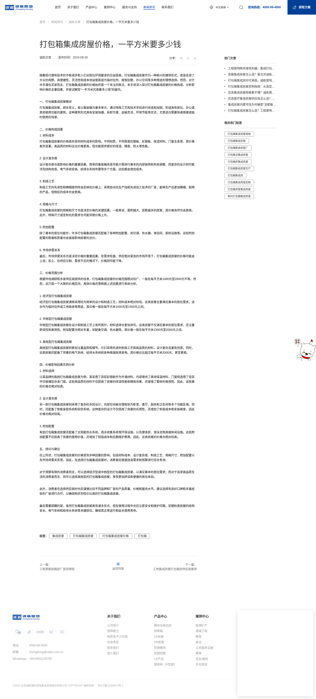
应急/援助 (202, 658)
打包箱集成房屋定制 (239, 182)
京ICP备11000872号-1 (110, 685)
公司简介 (113, 625)
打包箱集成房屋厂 (238, 147)
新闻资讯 (57, 22)
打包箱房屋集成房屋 (239, 189)
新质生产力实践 (117, 636)
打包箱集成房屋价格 (115, 536)
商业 (199, 642)
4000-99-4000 (38, 645)
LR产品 (159, 658)
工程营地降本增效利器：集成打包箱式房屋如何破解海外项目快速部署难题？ (252, 68)
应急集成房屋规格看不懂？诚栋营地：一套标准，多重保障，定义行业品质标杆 (252, 92)
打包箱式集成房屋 (238, 154)
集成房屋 (139, 75)
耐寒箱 (158, 631)
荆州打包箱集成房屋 (239, 196)
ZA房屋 (159, 636)
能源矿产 (201, 625)
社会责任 (113, 642)
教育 (199, 636)
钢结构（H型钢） (165, 664)
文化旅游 (201, 664)
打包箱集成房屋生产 (239, 168)
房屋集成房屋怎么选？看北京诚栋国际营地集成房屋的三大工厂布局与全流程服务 (252, 74)
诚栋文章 (74, 22)
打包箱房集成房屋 (238, 161)
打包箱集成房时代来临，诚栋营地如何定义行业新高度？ (252, 80)
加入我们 (113, 653)
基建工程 (201, 631)
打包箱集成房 (235, 175)
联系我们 (113, 647)
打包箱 (142, 536)
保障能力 (113, 631)
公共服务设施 (204, 647)
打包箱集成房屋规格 (239, 133)
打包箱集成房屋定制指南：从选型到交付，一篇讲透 (252, 86)
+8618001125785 (40, 658)
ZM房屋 (159, 642)
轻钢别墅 (160, 653)
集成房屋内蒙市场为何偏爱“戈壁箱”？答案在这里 (252, 104)
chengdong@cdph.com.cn (46, 652)
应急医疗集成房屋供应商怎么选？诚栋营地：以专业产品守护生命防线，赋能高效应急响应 (252, 98)
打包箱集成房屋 (83, 536)
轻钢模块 (160, 647)
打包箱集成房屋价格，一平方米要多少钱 (112, 22)
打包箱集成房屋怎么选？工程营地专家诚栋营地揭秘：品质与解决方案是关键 (252, 110)
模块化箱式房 (163, 625)
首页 (42, 22)
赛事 (199, 653)
